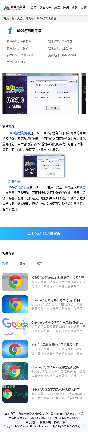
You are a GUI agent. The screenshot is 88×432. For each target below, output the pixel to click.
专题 (84, 7)
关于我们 (31, 422)
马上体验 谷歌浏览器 (44, 233)
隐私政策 (59, 422)
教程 (57, 7)
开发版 (29, 18)
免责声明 (45, 422)
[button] (84, 93)
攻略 (75, 7)
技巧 (66, 7)
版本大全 (45, 7)
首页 (34, 7)
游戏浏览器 (22, 187)
